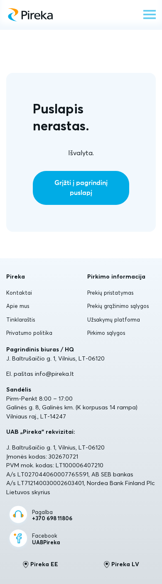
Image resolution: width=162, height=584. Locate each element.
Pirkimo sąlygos (106, 332)
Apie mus (17, 306)
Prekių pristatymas (110, 292)
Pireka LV (125, 564)
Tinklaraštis (20, 319)
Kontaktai (19, 292)
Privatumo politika (29, 332)
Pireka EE (44, 564)
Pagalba (52, 515)
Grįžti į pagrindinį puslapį (81, 188)
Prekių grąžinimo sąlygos (118, 306)
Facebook (46, 539)
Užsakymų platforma (113, 319)
